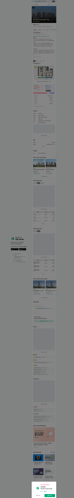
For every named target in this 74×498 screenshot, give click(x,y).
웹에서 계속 (38, 495)
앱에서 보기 (49, 495)
